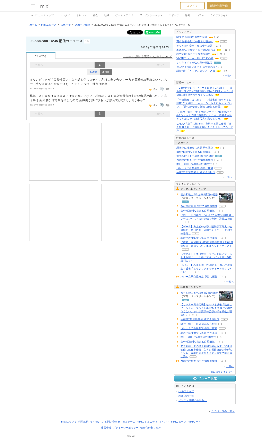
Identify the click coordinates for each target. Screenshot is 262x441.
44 (223, 41)
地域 (106, 15)
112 (218, 156)
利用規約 (83, 421)
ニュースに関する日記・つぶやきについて (147, 56)
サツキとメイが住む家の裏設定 (194, 62)
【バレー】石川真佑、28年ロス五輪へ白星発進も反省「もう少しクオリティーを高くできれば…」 (207, 269)
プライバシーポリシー (126, 427)
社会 (95, 15)
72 (217, 63)
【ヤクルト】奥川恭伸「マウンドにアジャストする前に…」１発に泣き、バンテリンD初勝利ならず (206, 257)
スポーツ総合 (82, 24)
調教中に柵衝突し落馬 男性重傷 (194, 147)
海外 (187, 15)
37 (217, 46)
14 (224, 58)
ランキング (182, 183)
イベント (164, 421)
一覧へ (229, 75)
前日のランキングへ (222, 371)
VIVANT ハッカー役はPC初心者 (194, 58)
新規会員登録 (219, 5)
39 (225, 71)
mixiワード (194, 421)
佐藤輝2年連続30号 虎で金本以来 (195, 172)
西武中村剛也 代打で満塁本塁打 (194, 160)
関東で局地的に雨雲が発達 (191, 37)
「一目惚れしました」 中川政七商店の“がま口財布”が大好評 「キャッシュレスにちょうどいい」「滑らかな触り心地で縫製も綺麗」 (204, 103)
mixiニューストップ (42, 15)
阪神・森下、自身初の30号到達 (199, 323)
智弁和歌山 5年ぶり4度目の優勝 (195, 156)
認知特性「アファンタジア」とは (195, 70)
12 (226, 50)
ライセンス (96, 421)
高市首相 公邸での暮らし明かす (194, 41)
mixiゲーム (129, 421)
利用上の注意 (186, 395)
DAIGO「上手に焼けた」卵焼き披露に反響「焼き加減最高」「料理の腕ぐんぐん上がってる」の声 (204, 127)
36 (218, 37)
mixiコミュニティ (147, 421)
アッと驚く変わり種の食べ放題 (194, 45)
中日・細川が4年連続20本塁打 (194, 164)
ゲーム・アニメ (124, 15)
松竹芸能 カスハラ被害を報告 (193, 54)
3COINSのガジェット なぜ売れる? (196, 66)
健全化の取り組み (150, 427)
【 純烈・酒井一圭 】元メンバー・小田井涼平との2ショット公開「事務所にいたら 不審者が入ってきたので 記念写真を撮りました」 (204, 115)
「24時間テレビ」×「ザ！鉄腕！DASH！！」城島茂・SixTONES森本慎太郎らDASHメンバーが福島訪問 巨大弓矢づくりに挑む (204, 91)
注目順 (106, 72)
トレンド (81, 15)
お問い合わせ (112, 421)
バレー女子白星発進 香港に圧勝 (194, 168)
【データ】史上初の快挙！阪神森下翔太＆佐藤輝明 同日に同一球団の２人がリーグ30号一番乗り (207, 230)
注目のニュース (185, 137)
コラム (200, 15)
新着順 (93, 72)
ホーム (33, 24)
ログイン (192, 5)
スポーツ (174, 15)
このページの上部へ (223, 411)
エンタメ (65, 15)
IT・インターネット (151, 15)
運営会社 (106, 427)
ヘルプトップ (186, 391)
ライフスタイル (219, 15)
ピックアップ (184, 31)
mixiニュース (48, 24)
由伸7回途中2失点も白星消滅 (193, 151)
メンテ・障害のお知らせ (192, 400)
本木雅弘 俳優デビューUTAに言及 (196, 49)
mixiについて (69, 421)
